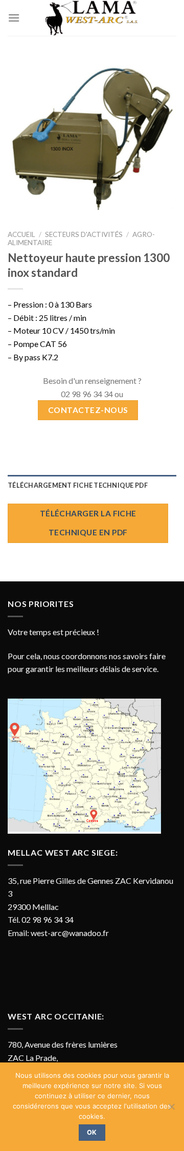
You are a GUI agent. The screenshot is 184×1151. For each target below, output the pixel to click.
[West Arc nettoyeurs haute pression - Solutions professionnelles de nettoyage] (92, 18)
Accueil (21, 234)
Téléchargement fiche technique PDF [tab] (78, 485)
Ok (92, 1132)
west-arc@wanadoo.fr (70, 933)
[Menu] (14, 17)
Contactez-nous (88, 410)
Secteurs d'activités (84, 234)
